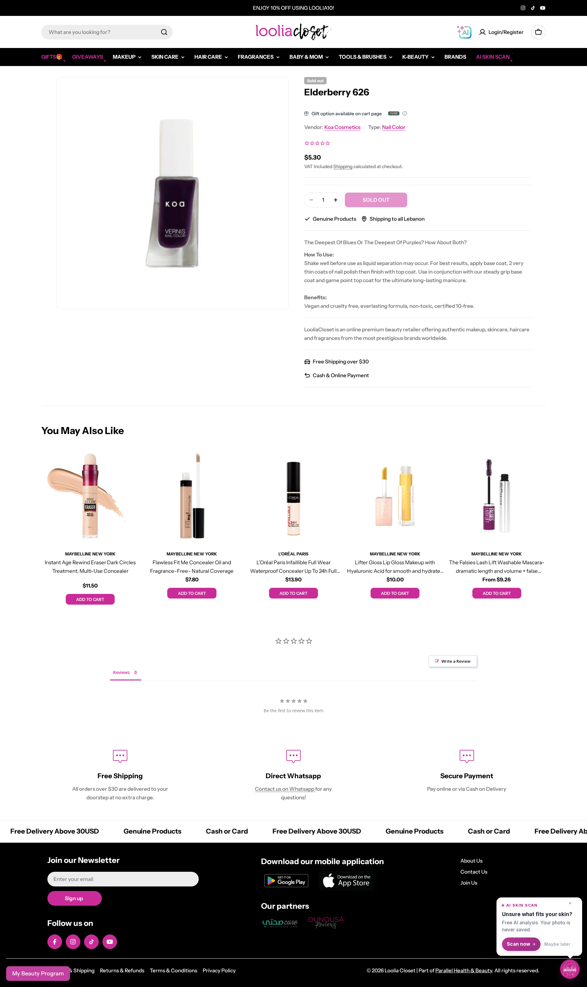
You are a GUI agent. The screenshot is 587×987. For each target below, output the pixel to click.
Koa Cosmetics (342, 127)
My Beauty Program (38, 973)
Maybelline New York (90, 553)
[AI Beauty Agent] (464, 32)
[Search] (164, 32)
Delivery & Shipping (70, 970)
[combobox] (107, 32)
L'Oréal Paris (293, 553)
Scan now (518, 944)
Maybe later (557, 944)
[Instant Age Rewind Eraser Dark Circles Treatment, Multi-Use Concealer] (90, 496)
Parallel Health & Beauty (463, 970)
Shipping (343, 166)
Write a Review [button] (456, 661)
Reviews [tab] (121, 672)
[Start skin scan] (570, 969)
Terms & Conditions (173, 970)
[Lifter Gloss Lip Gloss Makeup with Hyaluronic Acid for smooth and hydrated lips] (395, 496)
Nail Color (393, 127)
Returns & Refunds (122, 970)
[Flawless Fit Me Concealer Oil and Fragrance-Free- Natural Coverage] (192, 496)
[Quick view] (130, 460)
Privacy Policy (219, 970)
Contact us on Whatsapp (285, 789)
